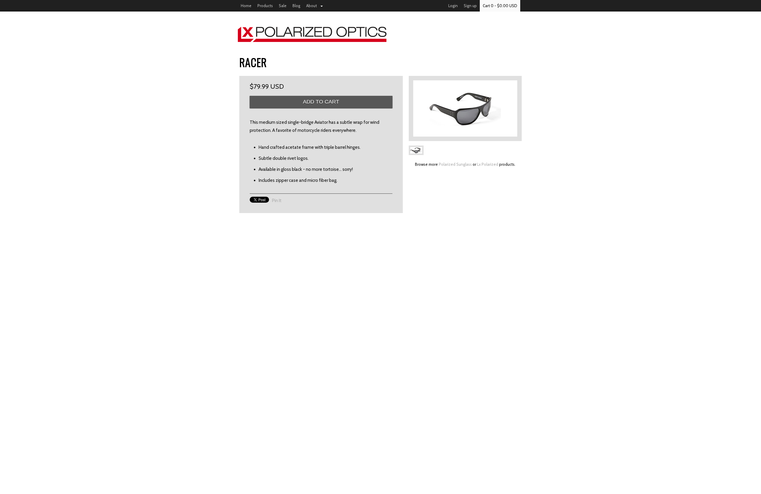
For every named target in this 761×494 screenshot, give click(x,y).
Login (453, 5)
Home (246, 5)
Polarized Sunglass (455, 164)
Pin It (277, 200)
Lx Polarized (487, 164)
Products (265, 5)
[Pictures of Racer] (465, 108)
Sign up (470, 5)
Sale (283, 5)
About (311, 5)
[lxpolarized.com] (380, 34)
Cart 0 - (500, 5)
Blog (296, 5)
